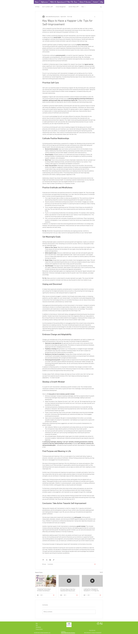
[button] (101, 6)
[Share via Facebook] (43, 559)
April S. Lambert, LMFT (47, 6)
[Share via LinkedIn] (50, 559)
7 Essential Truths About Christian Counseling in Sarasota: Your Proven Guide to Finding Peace (45, 589)
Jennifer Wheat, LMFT (73, 6)
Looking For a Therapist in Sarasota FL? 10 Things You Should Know (91, 589)
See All (101, 572)
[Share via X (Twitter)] (46, 559)
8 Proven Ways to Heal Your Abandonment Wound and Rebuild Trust (67, 590)
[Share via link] (53, 559)
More (83, 6)
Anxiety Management (61, 6)
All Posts (37, 6)
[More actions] (95, 17)
